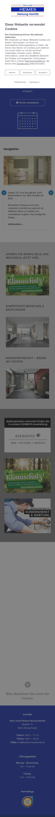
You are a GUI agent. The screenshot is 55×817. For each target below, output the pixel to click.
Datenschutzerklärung (35, 60)
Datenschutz (20, 81)
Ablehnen (12, 72)
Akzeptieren (43, 72)
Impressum (34, 81)
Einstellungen (27, 72)
